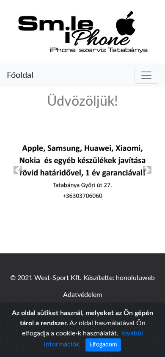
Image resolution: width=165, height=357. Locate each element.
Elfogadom (103, 345)
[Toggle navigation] (146, 75)
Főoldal (20, 75)
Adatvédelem (82, 294)
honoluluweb (135, 278)
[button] (17, 170)
